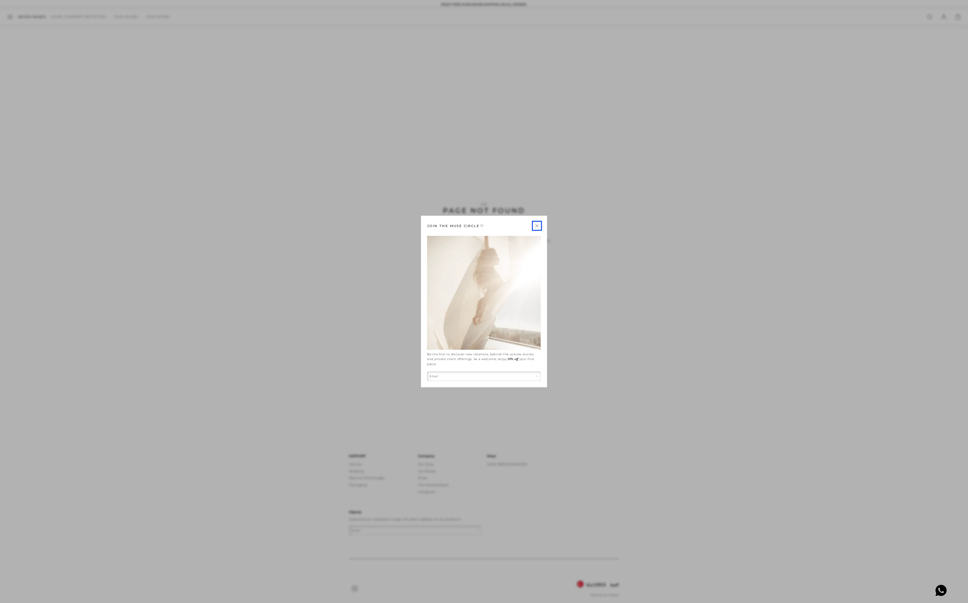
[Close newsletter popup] (537, 226)
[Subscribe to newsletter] (537, 376)
